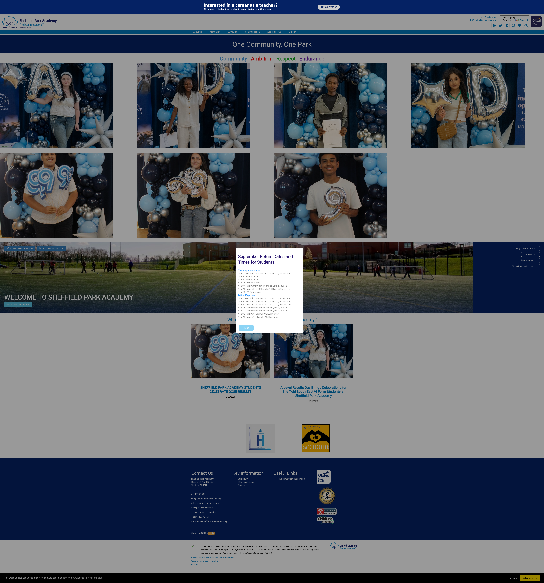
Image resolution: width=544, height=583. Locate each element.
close (246, 327)
